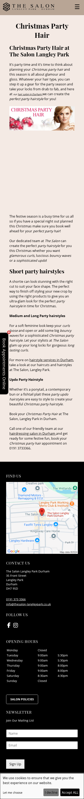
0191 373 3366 (16, 599)
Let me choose (12, 793)
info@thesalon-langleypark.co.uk (28, 604)
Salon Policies (22, 699)
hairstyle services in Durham (51, 360)
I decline (51, 792)
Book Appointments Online (4, 363)
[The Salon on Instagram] (15, 625)
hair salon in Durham (30, 94)
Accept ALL (70, 792)
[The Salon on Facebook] (8, 625)
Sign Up (15, 764)
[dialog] (42, 786)
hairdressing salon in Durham (32, 433)
